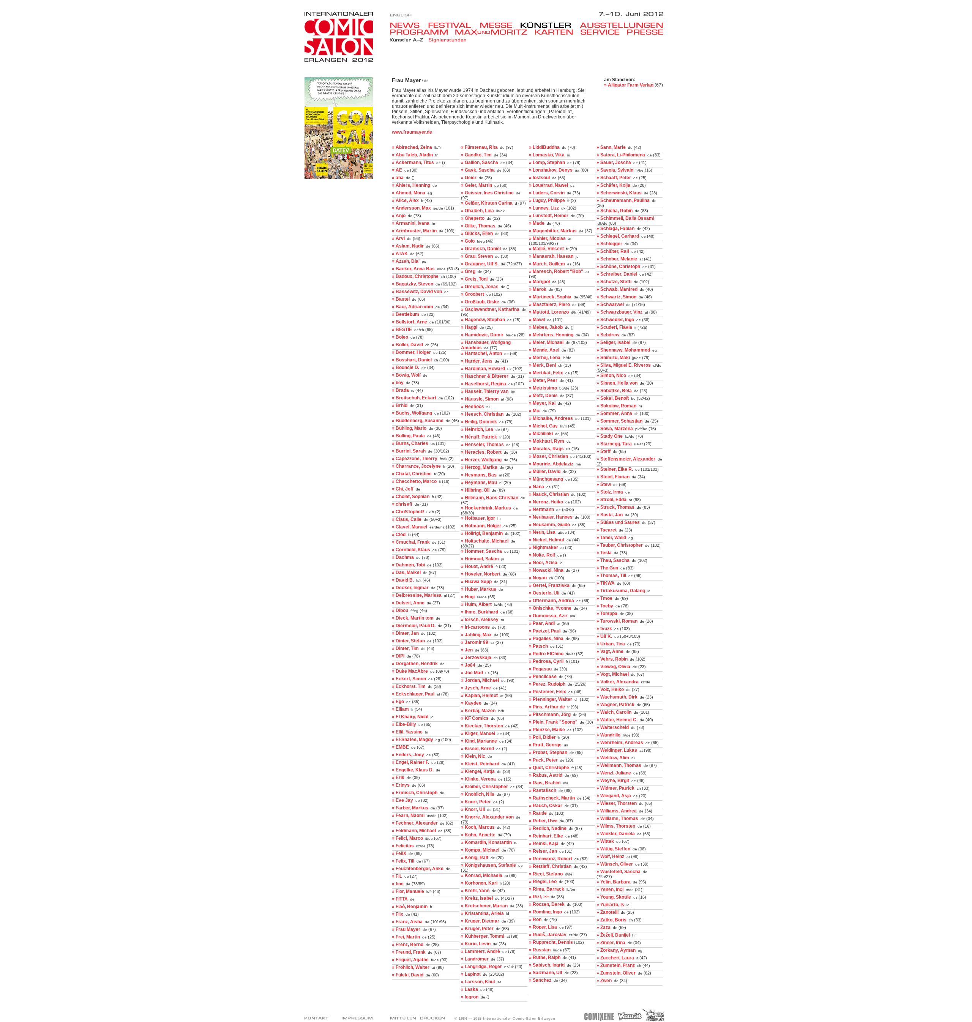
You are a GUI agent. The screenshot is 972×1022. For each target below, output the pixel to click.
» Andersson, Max (411, 208)
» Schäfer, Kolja (613, 185)
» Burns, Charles (410, 443)
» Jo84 (468, 665)
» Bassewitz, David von (417, 291)
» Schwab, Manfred (616, 289)
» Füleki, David (407, 975)
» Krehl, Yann (475, 890)
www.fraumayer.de (412, 132)
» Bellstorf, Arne (409, 322)
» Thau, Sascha (613, 560)
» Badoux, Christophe (415, 276)
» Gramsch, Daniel (481, 248)
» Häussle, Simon (480, 399)
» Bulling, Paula (408, 435)
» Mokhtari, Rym (546, 441)
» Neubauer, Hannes (551, 517)
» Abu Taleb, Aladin (412, 155)
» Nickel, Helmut (546, 540)
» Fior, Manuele (408, 891)
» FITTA (400, 899)
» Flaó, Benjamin (410, 906)
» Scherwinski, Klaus (619, 193)
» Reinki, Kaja (544, 843)
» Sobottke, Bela (614, 390)
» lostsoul (539, 177)
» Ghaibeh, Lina (477, 210)
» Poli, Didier (542, 737)
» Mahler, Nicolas (547, 238)
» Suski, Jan (609, 514)
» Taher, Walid (611, 537)
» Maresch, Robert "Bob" (556, 271)
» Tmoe (604, 598)
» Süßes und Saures (618, 522)
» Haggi (469, 327)
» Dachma (403, 557)
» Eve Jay (402, 800)
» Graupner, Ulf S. (480, 264)
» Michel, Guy (543, 426)
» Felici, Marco (407, 838)
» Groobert (472, 294)
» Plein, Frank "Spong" (553, 722)
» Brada (400, 390)
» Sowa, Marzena (614, 428)
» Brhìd (399, 405)
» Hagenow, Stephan (483, 319)
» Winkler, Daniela (615, 833)
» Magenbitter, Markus (553, 230)
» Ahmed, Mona (408, 193)
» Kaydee (471, 703)
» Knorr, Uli (473, 809)
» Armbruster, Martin (414, 230)
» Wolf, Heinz (610, 856)
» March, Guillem (547, 264)
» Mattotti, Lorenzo (549, 312)
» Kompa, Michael (480, 850)
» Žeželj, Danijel (613, 935)
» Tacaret (606, 530)
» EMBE (400, 747)
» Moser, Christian (548, 456)
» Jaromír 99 (474, 642)
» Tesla (604, 552)
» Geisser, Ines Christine (487, 193)
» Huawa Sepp (476, 581)
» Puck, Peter (543, 760)
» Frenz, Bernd (407, 944)
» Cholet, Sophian (410, 496)
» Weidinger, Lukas (616, 750)
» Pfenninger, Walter (550, 699)
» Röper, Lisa (543, 927)
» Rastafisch (542, 790)
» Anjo (399, 215)
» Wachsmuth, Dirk (616, 697)
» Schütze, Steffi (613, 281)
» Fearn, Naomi (408, 815)
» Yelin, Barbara (613, 882)
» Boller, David (407, 344)
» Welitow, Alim (612, 757)
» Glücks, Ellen (477, 233)
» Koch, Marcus (478, 827)
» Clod (399, 534)
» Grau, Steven (477, 256)
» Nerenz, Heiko (546, 502)
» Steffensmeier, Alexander (625, 459)
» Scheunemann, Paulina (623, 200)
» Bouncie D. (405, 367)
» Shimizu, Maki (613, 357)
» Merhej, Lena (544, 357)
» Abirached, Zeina (412, 147)
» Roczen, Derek (547, 904)
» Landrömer (475, 959)
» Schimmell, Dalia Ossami (625, 218)
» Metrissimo (543, 388)
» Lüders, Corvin (547, 193)
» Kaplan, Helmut (479, 695)
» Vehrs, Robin (612, 659)
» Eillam (400, 709)
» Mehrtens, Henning (551, 335)
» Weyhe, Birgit (612, 780)
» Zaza (603, 927)
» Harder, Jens (476, 361)
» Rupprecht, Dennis (551, 942)
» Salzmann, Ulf (545, 972)
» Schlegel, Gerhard (617, 236)
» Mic (534, 410)
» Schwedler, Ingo (615, 319)
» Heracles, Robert (481, 452)
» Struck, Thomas (615, 507)
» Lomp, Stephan (547, 162)
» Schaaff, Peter (613, 177)
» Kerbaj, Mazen (478, 710)
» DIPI (398, 656)
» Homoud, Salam (480, 558)
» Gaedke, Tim (476, 155)
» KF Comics (475, 718)
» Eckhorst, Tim (409, 686)
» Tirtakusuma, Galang (620, 590)
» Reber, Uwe (543, 820)
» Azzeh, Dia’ (406, 261)
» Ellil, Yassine (407, 732)
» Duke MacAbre (410, 671)
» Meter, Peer (543, 380)
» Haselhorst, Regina (483, 383)
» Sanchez (540, 980)
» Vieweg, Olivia (613, 666)
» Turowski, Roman (616, 621)
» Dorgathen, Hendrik (415, 663)
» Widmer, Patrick (615, 788)
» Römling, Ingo (545, 912)
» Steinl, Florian (613, 476)
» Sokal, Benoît (612, 398)
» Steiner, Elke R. (614, 469)
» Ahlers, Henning (411, 185)
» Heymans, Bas (479, 475)
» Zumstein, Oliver (616, 973)
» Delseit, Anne (408, 603)
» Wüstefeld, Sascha (618, 871)
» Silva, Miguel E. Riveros (623, 365)
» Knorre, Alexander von (487, 817)
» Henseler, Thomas (482, 444)
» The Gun (607, 568)
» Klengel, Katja (478, 771)
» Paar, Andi (542, 623)
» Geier (469, 177)
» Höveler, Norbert (480, 574)
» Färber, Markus (410, 808)
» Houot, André (477, 566)
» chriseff (402, 504)
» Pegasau (540, 669)
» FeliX (399, 853)
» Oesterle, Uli (544, 593)
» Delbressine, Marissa (417, 595)
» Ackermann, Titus (413, 162)
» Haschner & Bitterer (484, 376)
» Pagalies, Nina (546, 638)
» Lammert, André (480, 951)
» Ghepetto (472, 218)
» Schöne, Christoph (618, 266)
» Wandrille (608, 735)
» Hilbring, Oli (475, 490)
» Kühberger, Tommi (482, 936)
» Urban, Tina (610, 644)
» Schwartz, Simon (616, 297)
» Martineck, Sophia (550, 297)
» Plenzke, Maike (547, 729)
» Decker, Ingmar (410, 587)
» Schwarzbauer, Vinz (619, 312)
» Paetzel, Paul (544, 631)
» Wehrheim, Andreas (619, 742)
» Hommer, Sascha (481, 551)
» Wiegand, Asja (613, 795)
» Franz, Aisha (407, 921)
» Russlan (540, 950)
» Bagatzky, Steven (412, 284)
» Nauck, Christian (549, 494)
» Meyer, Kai (542, 403)
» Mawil (537, 319)
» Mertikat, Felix (546, 372)
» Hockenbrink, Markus (486, 508)
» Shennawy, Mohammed (623, 350)
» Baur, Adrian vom (412, 306)
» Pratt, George (545, 745)
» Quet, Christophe (549, 767)
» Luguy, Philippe (547, 200)
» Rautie (538, 813)
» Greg (468, 271)
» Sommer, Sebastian (619, 421)
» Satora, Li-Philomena (620, 155)
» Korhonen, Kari (479, 883)
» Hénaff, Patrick (479, 437)
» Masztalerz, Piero (549, 304)
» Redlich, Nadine (547, 828)
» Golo (468, 241)
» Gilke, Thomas (478, 226)
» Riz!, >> (539, 896)
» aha (398, 177)
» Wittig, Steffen (613, 849)
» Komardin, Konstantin (486, 842)
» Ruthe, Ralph (544, 957)
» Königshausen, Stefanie (488, 865)
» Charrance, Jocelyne (416, 466)
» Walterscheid (612, 727)
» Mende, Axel (544, 350)
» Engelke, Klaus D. (413, 770)
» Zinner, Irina (610, 942)
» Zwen (604, 980)
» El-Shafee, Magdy (412, 739)
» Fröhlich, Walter (410, 967)
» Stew (603, 484)
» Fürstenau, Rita (479, 147)
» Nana (536, 486)
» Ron (535, 919)
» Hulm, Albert (476, 604)
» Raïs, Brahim (545, 782)
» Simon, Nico (611, 375)
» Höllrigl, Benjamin (482, 533)
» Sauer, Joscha (613, 162)
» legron (469, 997)
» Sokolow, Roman (616, 405)
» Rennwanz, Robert (550, 858)
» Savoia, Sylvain (614, 170)
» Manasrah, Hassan (551, 256)
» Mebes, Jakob (546, 327)
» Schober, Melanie (616, 259)
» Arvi (398, 238)
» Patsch (538, 646)
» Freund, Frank (409, 952)
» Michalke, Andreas (551, 418)
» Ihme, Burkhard (479, 612)
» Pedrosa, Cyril (546, 661)
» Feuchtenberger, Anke (417, 868)
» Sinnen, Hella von (616, 383)
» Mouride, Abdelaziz (551, 464)
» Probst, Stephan (548, 752)
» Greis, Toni (474, 279)
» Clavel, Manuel (409, 527)
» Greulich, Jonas (480, 286)
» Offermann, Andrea (551, 600)
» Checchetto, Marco (414, 481)
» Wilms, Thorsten (615, 826)
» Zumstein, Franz (615, 965)
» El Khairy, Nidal (410, 716)
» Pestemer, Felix (547, 691)
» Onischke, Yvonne (550, 608)
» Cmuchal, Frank (411, 542)
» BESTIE (402, 329)
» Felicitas (403, 846)
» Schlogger (609, 243)
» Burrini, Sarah (409, 451)
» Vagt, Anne (609, 651)
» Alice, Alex (405, 200)
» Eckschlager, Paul (413, 694)
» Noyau (538, 577)
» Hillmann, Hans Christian (489, 497)
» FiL (397, 876)
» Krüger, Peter (477, 928)
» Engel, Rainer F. (410, 762)
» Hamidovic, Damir (482, 335)
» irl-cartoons (475, 627)
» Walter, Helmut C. (616, 719)
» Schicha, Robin (614, 210)
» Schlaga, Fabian (615, 228)
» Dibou (400, 610)
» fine (398, 883)
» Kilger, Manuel (478, 733)
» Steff (603, 451)
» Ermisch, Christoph (414, 792)
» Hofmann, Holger (481, 525)
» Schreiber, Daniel (616, 274)
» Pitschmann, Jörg (550, 714)
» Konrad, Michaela (481, 875)
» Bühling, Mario (409, 428)
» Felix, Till (403, 861)
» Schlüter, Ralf (612, 251)
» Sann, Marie (611, 147)
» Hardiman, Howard (483, 368)
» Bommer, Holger (411, 352)
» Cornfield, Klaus (411, 549)
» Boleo (400, 337)
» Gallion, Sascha (479, 162)
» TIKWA (605, 583)
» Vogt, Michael (612, 674)
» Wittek (605, 841)
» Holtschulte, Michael (484, 541)
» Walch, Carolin (613, 712)
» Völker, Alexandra (617, 681)
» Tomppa (606, 613)
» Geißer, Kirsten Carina (487, 203)
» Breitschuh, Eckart (414, 398)
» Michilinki (541, 433)
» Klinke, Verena (478, 779)
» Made (536, 223)
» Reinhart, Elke (546, 836)
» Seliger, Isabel (613, 342)
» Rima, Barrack (546, 889)
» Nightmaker (543, 547)
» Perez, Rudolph (547, 684)
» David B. (403, 580)
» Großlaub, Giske (480, 301)
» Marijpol (539, 281)
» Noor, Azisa (543, 562)
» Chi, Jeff (402, 489)
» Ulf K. (604, 636)
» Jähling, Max (476, 634)
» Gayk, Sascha (478, 170)
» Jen (467, 650)
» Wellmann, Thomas (618, 765)
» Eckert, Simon (409, 678)
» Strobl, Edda (611, 499)
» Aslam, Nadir (408, 246)
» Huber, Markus (478, 589)
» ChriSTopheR (408, 511)
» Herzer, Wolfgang (481, 459)
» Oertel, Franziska (549, 585)
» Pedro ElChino (546, 653)
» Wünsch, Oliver (614, 864)
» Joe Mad (472, 672)
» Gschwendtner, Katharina (490, 309)
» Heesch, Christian (482, 414)
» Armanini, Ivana (410, 223)
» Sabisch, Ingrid (547, 965)
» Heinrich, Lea (477, 429)
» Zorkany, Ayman (616, 950)
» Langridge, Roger (481, 966)
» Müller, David (544, 471)
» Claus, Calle (406, 519)
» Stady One (609, 436)
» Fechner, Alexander (415, 823)
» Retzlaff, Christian (550, 866)
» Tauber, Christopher (619, 545)
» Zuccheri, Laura (615, 957)
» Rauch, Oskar (545, 805)
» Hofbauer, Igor (478, 518)
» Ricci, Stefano (546, 874)
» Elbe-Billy (404, 724)
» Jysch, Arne (476, 688)
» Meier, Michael (546, 342)
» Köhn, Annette (478, 834)
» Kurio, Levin (476, 943)
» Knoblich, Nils (477, 794)
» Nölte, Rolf (542, 555)
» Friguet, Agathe (410, 959)
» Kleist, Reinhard (480, 763)
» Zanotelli (607, 912)
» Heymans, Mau (479, 482)
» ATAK (400, 253)
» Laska (469, 989)
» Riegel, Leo (543, 881)
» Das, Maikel (406, 572)
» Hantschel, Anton (481, 353)
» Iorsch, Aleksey (480, 619)
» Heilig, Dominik (479, 421)
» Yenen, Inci (609, 889)
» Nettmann (541, 509)
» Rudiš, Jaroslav (547, 934)
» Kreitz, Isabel (477, 898)
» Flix (397, 914)
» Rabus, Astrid (545, 775)
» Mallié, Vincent (546, 248)
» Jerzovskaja (476, 657)
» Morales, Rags (546, 448)
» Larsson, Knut (478, 981)
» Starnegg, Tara (614, 443)
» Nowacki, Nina (546, 570)
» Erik (398, 777)
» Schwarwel (610, 304)
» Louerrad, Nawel (548, 185)
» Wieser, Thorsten (616, 803)
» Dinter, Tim (405, 648)
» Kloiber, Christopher (484, 786)
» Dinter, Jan (405, 633)
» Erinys (401, 785)
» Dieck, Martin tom (413, 618)
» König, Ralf (474, 857)
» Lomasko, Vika (547, 155)
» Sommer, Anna (614, 413)
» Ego (398, 701)
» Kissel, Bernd (477, 748)
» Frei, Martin (406, 937)
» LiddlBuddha (544, 147)
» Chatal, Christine (412, 473)
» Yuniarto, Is (610, 904)
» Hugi (468, 596)
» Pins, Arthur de (547, 707)
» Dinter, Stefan (408, 640)
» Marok (537, 289)
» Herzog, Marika (479, 467)
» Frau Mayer (406, 929)
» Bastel (401, 299)
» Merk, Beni (542, 365)
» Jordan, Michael (480, 680)
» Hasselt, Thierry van (484, 391)
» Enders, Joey (408, 754)
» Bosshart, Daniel (412, 360)
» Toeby (604, 606)
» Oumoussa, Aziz (548, 615)
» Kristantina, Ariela (482, 913)
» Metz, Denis (543, 395)
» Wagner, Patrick (615, 704)
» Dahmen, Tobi (408, 565)
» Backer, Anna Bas (413, 268)
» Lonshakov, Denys (551, 170)
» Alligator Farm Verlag (628, 85)
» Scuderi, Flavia (614, 327)
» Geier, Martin (476, 185)
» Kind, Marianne (479, 741)
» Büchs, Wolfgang (412, 413)
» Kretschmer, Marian (484, 905)
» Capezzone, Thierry (414, 458)
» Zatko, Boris (611, 920)
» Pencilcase (543, 676)
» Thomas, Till (611, 575)
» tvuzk (604, 628)
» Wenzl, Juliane (613, 773)
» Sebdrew (607, 335)
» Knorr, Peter (476, 801)
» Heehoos (472, 406)
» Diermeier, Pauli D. (414, 625)
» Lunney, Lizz (544, 208)
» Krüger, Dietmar (480, 921)
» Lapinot (471, 974)
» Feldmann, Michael (414, 830)
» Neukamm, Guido (549, 524)
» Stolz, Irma (609, 492)
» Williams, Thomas (617, 818)
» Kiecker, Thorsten (482, 726)
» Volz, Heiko (610, 689)
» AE (397, 170)
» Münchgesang (546, 479)
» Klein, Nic (473, 756)
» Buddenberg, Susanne (417, 420)
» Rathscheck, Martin (552, 798)
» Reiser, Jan (543, 851)
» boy (398, 382)
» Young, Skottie (613, 897)
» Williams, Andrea (616, 811)
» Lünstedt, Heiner (548, 215)
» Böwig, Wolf (406, 375)
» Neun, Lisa (542, 532)
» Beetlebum (405, 314)
